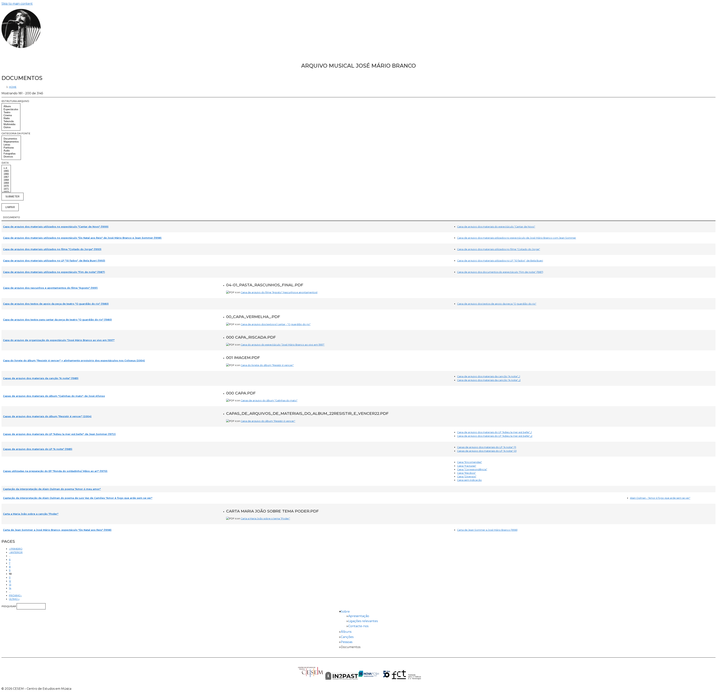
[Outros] (11, 127)
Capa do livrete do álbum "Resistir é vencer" (267, 365)
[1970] (6, 186)
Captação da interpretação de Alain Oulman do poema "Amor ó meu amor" (52, 489)
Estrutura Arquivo (15, 101)
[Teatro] (11, 112)
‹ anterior (16, 552)
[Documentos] (11, 138)
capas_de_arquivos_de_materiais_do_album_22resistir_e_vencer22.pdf (307, 413)
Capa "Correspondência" (472, 469)
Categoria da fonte (15, 133)
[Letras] (11, 144)
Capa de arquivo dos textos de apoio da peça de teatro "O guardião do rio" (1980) (56, 303)
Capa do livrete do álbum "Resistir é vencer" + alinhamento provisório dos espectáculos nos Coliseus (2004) (74, 360)
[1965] (6, 171)
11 (9, 577)
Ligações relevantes (363, 621)
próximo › (15, 595)
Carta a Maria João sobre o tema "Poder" (265, 518)
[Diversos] (11, 156)
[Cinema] (11, 115)
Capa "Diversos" (466, 476)
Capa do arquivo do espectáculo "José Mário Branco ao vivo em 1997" (283, 344)
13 (10, 584)
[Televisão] (11, 121)
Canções (347, 637)
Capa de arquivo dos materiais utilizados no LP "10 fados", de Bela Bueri (500, 260)
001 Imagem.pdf (243, 357)
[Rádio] (11, 118)
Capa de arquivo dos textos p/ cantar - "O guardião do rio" (276, 324)
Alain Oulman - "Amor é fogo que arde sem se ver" (660, 498)
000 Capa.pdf (241, 393)
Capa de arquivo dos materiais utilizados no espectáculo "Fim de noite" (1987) (54, 272)
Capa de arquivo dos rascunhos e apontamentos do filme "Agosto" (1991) (50, 287)
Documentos (350, 647)
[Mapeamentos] (11, 141)
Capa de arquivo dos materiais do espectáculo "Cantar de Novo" (496, 226)
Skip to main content (17, 3)
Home (12, 87)
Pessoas (346, 642)
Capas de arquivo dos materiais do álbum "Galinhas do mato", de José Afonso (54, 396)
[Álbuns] (11, 106)
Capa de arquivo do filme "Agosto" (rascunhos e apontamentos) (279, 292)
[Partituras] (11, 147)
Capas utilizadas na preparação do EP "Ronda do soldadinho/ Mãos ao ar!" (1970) (55, 471)
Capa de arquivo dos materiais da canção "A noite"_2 (489, 380)
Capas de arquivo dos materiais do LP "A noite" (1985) (37, 449)
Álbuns (346, 631)
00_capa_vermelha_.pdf (253, 316)
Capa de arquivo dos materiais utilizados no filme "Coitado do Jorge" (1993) (52, 249)
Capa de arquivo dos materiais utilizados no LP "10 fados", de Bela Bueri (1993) (54, 260)
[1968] (6, 180)
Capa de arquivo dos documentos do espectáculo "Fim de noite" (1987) (500, 272)
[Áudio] (11, 150)
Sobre (345, 611)
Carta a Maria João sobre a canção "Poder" (30, 513)
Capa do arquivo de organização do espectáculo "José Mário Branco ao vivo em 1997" (59, 340)
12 (10, 581)
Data (5, 162)
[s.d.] (6, 168)
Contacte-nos (358, 626)
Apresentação (358, 616)
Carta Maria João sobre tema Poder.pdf (272, 511)
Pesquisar (9, 606)
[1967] (6, 177)
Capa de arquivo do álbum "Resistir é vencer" (268, 421)
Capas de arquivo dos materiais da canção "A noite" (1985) (40, 378)
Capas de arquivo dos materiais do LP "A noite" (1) (486, 447)
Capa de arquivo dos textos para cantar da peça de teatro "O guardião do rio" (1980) (57, 319)
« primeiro (15, 548)
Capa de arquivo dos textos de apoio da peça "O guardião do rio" (496, 303)
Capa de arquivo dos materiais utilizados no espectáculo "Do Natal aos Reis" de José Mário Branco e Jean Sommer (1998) (82, 237)
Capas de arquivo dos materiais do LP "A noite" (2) (487, 451)
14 (10, 588)
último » (14, 599)
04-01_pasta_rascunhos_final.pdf (264, 285)
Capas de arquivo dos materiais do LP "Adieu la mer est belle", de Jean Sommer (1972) (59, 434)
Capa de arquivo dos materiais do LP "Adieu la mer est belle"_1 (494, 432)
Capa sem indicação (469, 480)
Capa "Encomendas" (469, 462)
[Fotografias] (11, 153)
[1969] (6, 183)
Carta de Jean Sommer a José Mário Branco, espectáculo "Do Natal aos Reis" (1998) (57, 530)
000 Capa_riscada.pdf (251, 337)
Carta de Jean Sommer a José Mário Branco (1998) (487, 530)
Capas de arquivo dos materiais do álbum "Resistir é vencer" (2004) (47, 416)
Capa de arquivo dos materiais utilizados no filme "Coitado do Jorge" (498, 249)
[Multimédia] (11, 124)
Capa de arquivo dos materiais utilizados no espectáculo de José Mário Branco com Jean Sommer (516, 237)
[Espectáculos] (11, 109)
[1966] (6, 174)
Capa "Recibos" (466, 473)
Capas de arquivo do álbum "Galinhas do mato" (269, 400)
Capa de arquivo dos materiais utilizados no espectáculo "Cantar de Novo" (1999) (55, 226)
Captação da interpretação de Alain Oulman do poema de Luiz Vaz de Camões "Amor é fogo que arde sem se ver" (77, 498)
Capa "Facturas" (466, 465)
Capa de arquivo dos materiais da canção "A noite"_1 (488, 376)
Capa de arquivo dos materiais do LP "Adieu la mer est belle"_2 (494, 436)
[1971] (6, 189)
